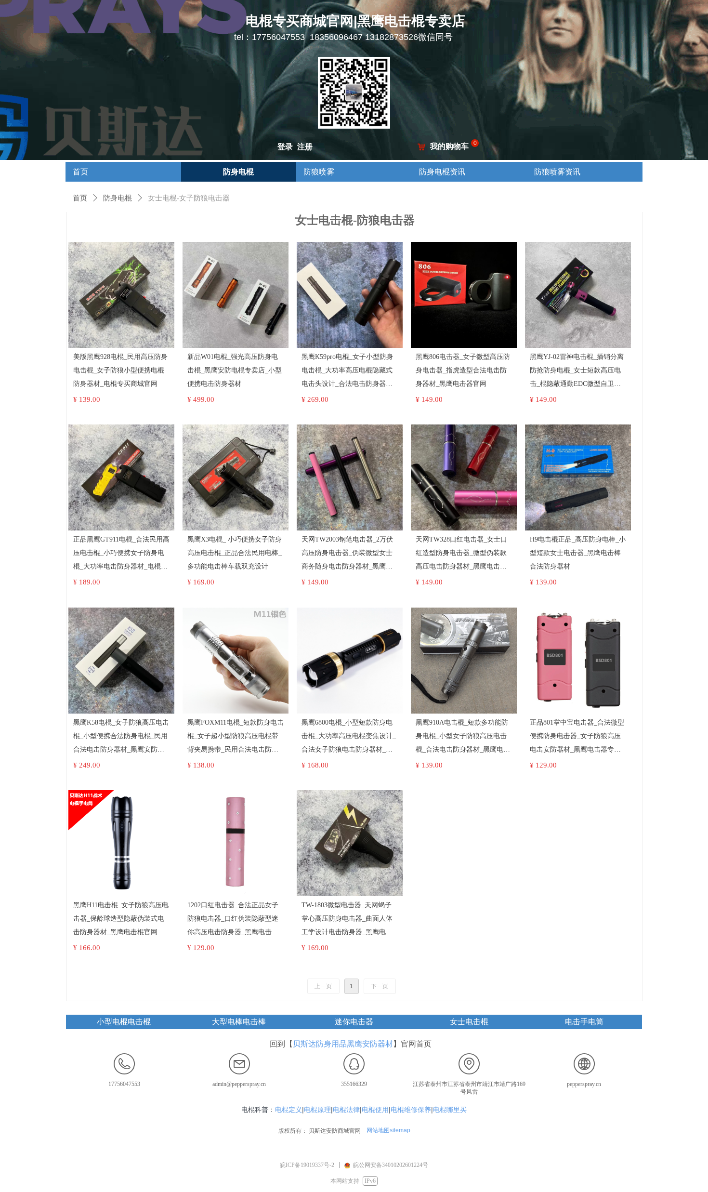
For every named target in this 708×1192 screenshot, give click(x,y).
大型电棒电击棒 (239, 1022)
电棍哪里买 (450, 1109)
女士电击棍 (469, 1022)
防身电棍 (117, 198)
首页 (80, 198)
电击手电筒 (584, 1022)
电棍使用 (375, 1109)
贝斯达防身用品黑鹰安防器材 (343, 1043)
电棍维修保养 (411, 1109)
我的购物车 (449, 146)
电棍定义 (288, 1109)
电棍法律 (346, 1109)
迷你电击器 (354, 1022)
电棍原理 (317, 1109)
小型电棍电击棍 (124, 1022)
